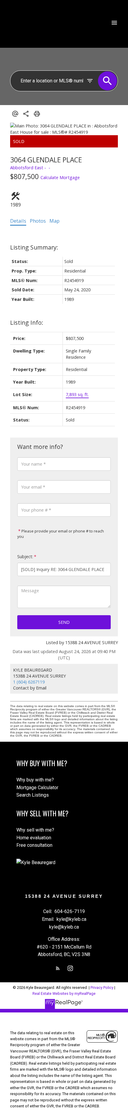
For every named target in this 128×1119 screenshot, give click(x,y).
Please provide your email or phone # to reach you (60, 533)
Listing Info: (26, 322)
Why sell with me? (35, 830)
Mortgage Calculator (37, 787)
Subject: (25, 556)
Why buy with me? (35, 780)
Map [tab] (54, 221)
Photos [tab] (38, 221)
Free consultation (34, 845)
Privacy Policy (101, 987)
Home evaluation (33, 838)
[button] (57, 968)
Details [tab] (18, 221)
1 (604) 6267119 (29, 682)
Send (64, 622)
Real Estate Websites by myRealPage (64, 993)
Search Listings (32, 795)
